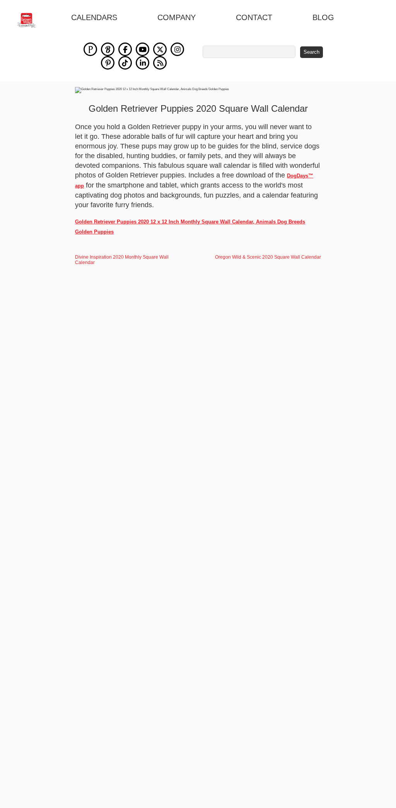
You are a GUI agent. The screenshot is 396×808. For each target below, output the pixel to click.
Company (176, 17)
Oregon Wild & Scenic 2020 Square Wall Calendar (268, 257)
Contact (254, 17)
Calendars (94, 17)
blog (323, 17)
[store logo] (30, 20)
